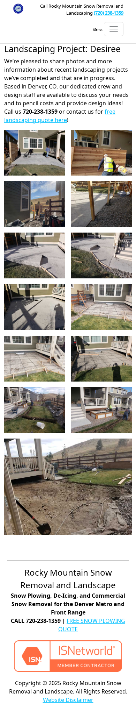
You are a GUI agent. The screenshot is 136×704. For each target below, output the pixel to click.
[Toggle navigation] (113, 29)
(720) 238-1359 (108, 13)
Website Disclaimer (68, 700)
